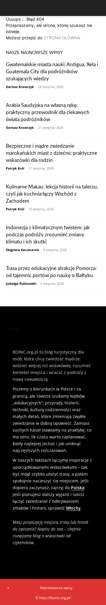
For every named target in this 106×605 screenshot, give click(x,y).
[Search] (98, 8)
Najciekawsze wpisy (56, 587)
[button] (10, 8)
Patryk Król (15, 168)
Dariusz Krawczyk (20, 86)
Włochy (73, 508)
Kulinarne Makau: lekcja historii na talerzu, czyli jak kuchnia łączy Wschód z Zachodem (52, 194)
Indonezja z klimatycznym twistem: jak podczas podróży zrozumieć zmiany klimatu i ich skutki (48, 234)
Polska (77, 487)
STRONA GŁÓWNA (62, 37)
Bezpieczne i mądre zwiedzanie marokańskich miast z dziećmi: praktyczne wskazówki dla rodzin (51, 153)
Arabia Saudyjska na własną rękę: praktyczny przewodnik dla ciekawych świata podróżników (48, 112)
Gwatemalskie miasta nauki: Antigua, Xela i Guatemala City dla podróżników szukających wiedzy (52, 71)
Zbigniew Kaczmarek (22, 250)
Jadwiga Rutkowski (21, 283)
